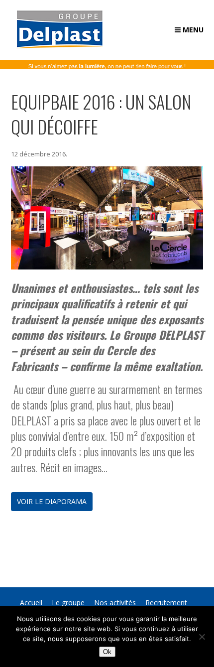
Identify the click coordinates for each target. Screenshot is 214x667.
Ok (107, 652)
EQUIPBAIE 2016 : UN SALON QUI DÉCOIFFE (101, 113)
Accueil (31, 602)
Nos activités (115, 602)
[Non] (202, 637)
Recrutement (166, 602)
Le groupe (68, 602)
